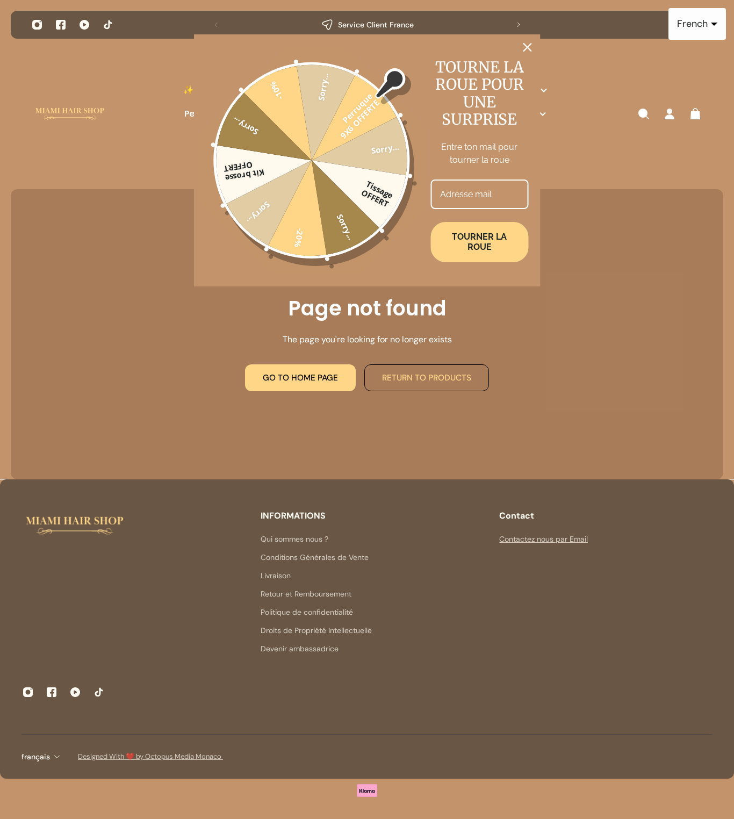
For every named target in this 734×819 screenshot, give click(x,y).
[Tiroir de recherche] (644, 114)
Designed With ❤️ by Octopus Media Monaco (150, 756)
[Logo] (69, 114)
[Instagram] (37, 25)
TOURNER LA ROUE (479, 242)
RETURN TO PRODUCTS (426, 377)
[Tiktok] (108, 25)
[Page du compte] (669, 114)
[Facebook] (61, 25)
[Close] (528, 47)
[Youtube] (84, 25)
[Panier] (695, 114)
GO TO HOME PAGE (300, 377)
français (35, 756)
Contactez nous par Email (543, 539)
